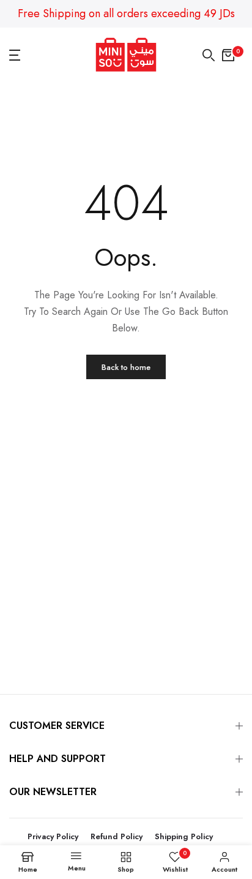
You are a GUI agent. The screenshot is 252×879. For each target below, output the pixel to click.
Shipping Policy (184, 836)
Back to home (126, 367)
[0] (228, 55)
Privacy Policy (53, 836)
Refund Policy (117, 836)
